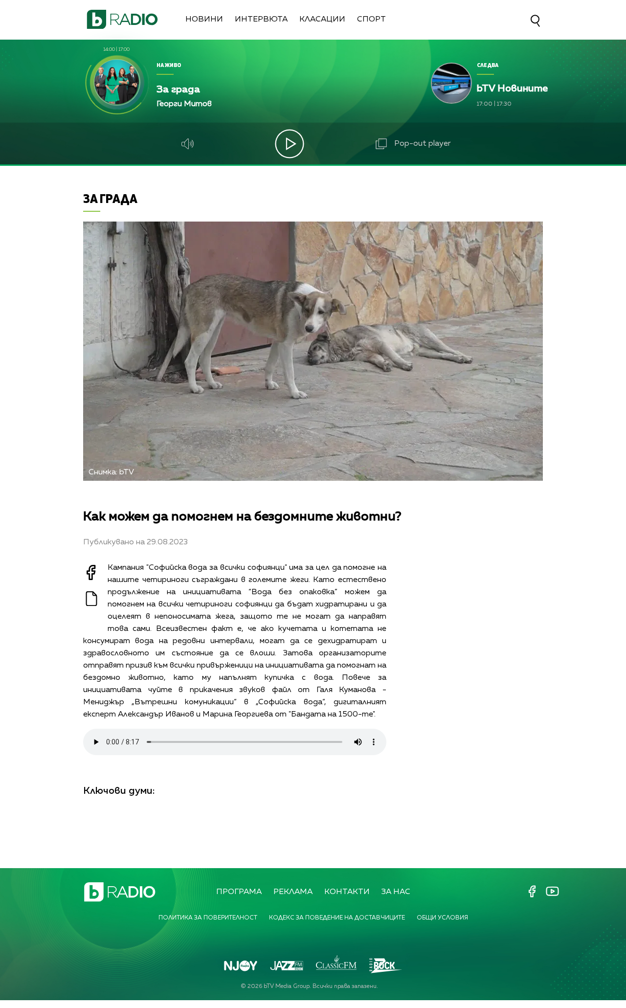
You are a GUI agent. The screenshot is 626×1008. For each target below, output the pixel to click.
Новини (204, 19)
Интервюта (261, 19)
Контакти (347, 892)
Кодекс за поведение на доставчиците (337, 918)
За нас (395, 892)
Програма (239, 892)
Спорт (371, 19)
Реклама (293, 892)
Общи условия (442, 918)
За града (110, 198)
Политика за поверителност (207, 918)
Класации (322, 19)
